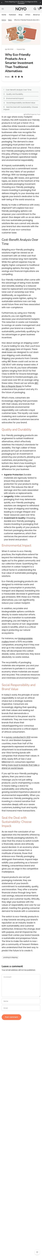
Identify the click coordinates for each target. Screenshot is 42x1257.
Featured (12, 15)
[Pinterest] (15, 76)
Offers (27, 15)
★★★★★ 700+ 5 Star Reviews (21, 2)
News (10, 20)
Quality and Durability (14, 94)
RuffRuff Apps (30, 114)
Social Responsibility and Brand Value (20, 103)
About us (36, 15)
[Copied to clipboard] (22, 76)
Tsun (38, 114)
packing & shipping (10, 957)
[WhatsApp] (18, 76)
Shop (20, 15)
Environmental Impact (15, 98)
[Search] (35, 9)
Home (4, 15)
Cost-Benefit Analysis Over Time (18, 90)
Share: (7, 77)
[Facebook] (12, 76)
